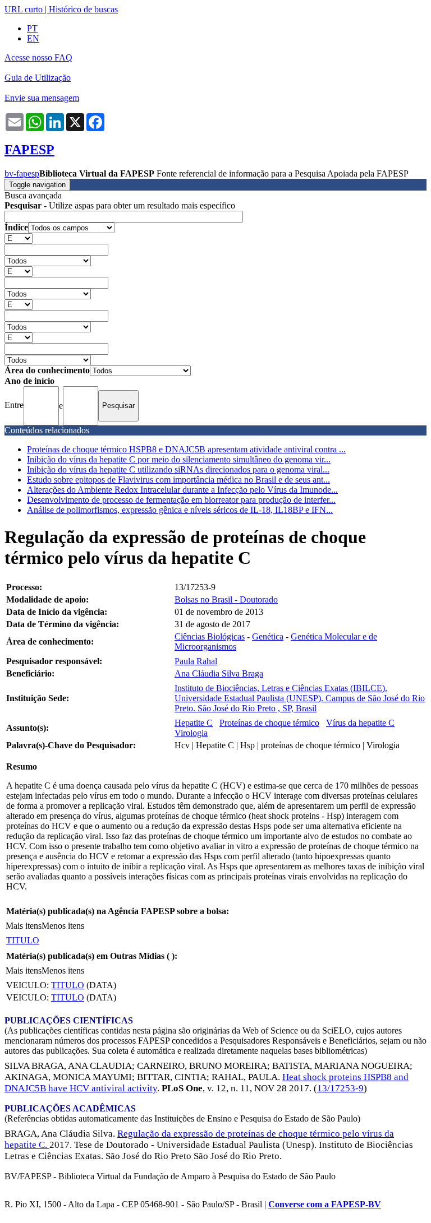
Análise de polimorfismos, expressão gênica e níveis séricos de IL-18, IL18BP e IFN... (180, 510)
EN (33, 38)
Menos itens (63, 925)
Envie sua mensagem (41, 98)
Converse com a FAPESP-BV (324, 1204)
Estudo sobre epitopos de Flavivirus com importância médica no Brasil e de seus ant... (178, 479)
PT (32, 28)
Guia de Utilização (37, 77)
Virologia (191, 733)
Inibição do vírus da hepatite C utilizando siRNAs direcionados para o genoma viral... (178, 469)
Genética (267, 636)
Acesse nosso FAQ (38, 57)
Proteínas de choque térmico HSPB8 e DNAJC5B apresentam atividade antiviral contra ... (186, 449)
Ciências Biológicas (210, 636)
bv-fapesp (21, 173)
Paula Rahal (196, 661)
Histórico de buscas (83, 9)
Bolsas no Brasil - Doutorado (226, 599)
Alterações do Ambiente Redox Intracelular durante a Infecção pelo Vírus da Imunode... (182, 489)
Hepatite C (194, 723)
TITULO (22, 940)
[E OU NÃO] (18, 238)
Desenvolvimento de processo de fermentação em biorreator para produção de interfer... (181, 499)
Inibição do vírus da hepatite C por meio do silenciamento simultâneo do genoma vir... (179, 459)
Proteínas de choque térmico (269, 723)
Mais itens (24, 925)
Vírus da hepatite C (360, 723)
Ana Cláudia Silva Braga (219, 673)
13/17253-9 (340, 1088)
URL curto (23, 9)
